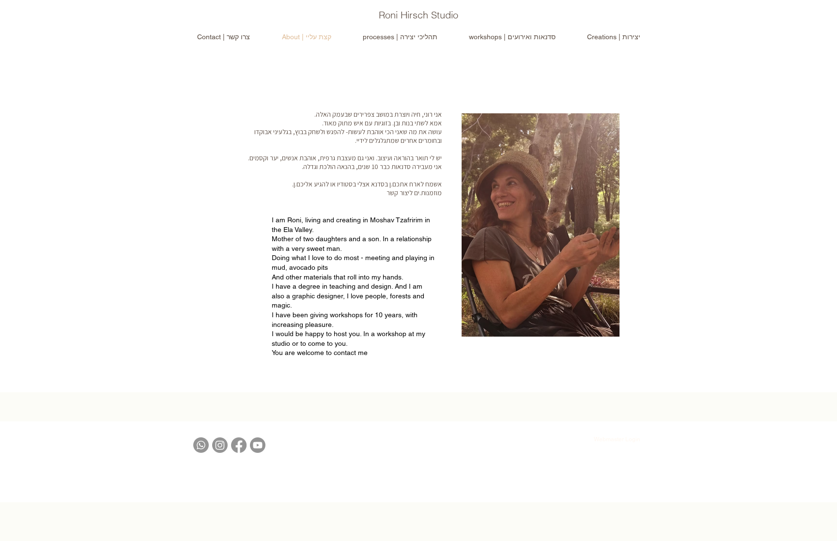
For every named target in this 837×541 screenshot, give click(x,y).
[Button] (418, 15)
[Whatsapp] (201, 445)
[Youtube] (257, 445)
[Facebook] (239, 445)
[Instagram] (220, 445)
